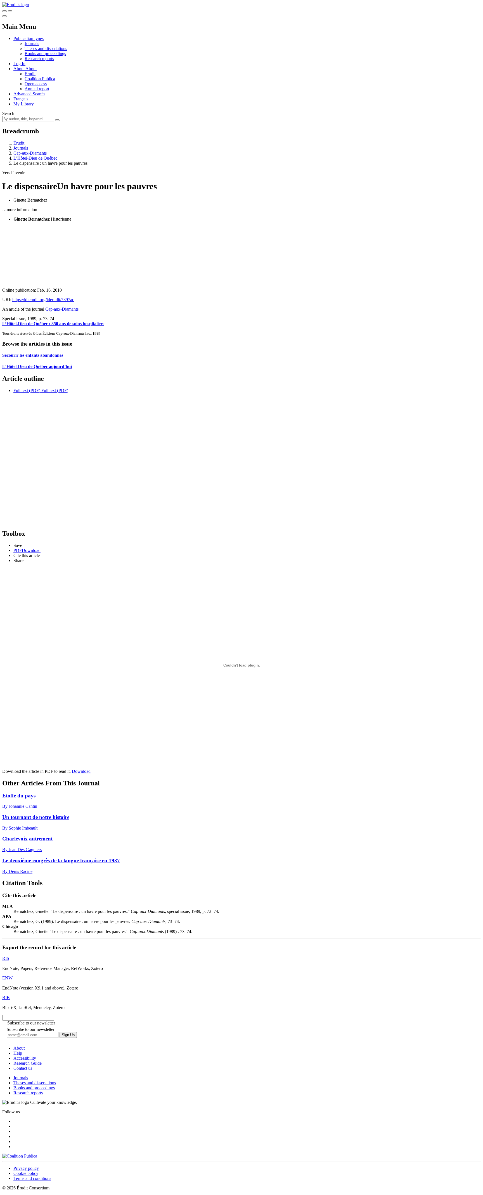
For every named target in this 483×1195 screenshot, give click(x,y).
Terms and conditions (32, 1178)
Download (81, 771)
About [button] (19, 68)
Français (20, 98)
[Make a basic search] (4, 11)
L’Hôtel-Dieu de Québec (35, 158)
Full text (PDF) (26, 390)
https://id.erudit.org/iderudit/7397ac (43, 299)
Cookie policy (25, 1173)
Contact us (22, 1068)
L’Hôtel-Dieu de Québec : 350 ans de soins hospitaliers (53, 323)
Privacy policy (26, 1168)
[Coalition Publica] (19, 1156)
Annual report (37, 88)
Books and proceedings (45, 53)
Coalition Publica (40, 78)
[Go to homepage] (15, 4)
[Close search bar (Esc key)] (10, 11)
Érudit (30, 73)
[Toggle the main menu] (4, 16)
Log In (19, 63)
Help (17, 1053)
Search (8, 113)
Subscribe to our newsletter (31, 1029)
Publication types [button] (28, 38)
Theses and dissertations (46, 48)
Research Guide (27, 1063)
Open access (36, 83)
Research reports (39, 58)
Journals (32, 43)
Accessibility (24, 1058)
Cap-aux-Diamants (30, 153)
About (31, 68)
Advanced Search (29, 93)
